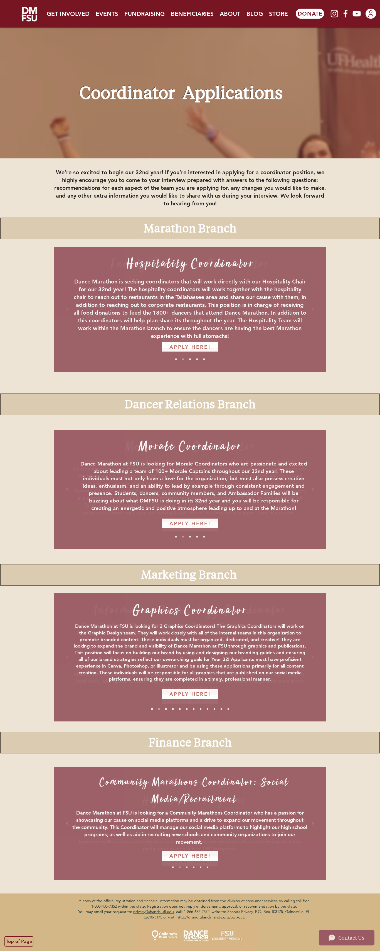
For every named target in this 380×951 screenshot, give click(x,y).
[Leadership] (190, 536)
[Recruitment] (204, 536)
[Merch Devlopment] (214, 709)
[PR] (180, 709)
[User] (371, 14)
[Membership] (176, 536)
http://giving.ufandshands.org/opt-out (210, 917)
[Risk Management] (197, 359)
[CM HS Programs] (186, 867)
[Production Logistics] (207, 709)
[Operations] (190, 359)
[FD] (200, 867)
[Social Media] (186, 709)
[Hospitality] (183, 359)
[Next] (312, 309)
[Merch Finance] (221, 709)
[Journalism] (173, 709)
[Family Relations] (176, 359)
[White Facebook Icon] (345, 14)
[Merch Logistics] (228, 709)
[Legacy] (197, 536)
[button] (68, 14)
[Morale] (183, 536)
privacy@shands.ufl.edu (153, 911)
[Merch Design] (166, 709)
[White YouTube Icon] (357, 14)
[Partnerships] (207, 867)
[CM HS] (173, 867)
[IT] (152, 709)
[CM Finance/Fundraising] (180, 867)
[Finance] (193, 867)
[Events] (204, 359)
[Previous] (67, 309)
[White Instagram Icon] (334, 14)
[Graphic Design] (159, 709)
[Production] (200, 709)
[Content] (193, 709)
